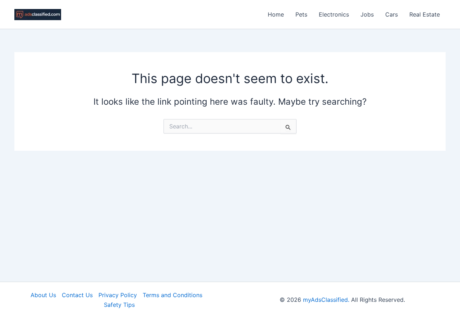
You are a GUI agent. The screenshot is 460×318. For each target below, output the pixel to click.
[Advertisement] (230, 204)
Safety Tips (119, 304)
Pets (301, 14)
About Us (43, 295)
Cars (391, 14)
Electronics (334, 14)
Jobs (367, 14)
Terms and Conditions (172, 295)
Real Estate (424, 14)
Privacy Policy (117, 295)
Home (276, 14)
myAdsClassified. (326, 299)
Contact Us (77, 295)
